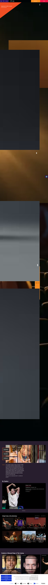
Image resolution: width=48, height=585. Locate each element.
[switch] (29, 583)
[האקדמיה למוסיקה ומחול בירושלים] (12, 1)
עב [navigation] (7, 1)
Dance (35, 487)
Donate (44, 1)
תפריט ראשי (1, 1)
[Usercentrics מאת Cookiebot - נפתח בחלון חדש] (43, 583)
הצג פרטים (12, 583)
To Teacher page (27, 491)
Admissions (35, 1)
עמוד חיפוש (3, 1)
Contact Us (46, 176)
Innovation (6, 453)
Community (6, 449)
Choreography (32, 487)
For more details (11, 542)
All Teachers (23, 510)
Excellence (6, 458)
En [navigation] (6, 1)
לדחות (6, 580)
